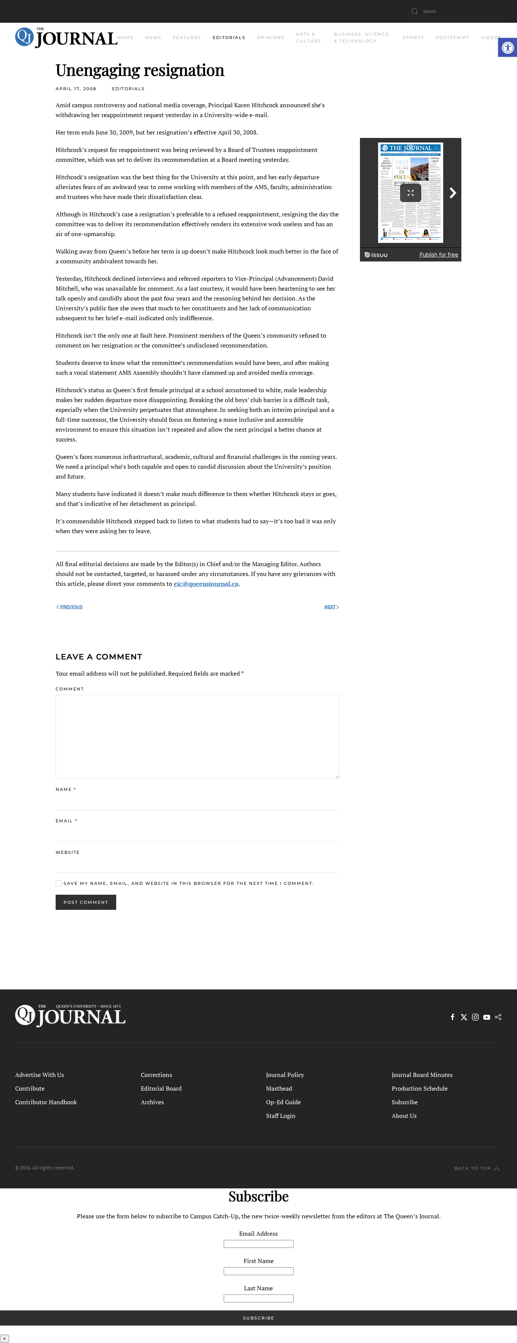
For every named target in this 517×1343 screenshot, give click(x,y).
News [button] (153, 37)
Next (329, 606)
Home (125, 37)
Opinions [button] (271, 37)
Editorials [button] (229, 37)
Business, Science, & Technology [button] (362, 37)
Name (66, 789)
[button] (507, 47)
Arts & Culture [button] (308, 37)
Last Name (258, 1288)
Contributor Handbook (46, 1102)
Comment (70, 689)
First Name (259, 1261)
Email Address (258, 1233)
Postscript (453, 37)
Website (68, 852)
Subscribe (405, 1102)
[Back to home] (66, 38)
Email (66, 820)
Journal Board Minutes (422, 1075)
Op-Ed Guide (283, 1102)
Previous (71, 606)
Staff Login (281, 1115)
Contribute (30, 1088)
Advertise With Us (39, 1075)
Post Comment (86, 902)
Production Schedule (420, 1088)
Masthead (279, 1088)
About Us (404, 1115)
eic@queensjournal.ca (206, 583)
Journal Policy (285, 1075)
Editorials (128, 88)
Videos (491, 37)
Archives (152, 1102)
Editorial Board (161, 1088)
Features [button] (187, 37)
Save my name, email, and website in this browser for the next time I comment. (188, 883)
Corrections (156, 1075)
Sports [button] (413, 37)
